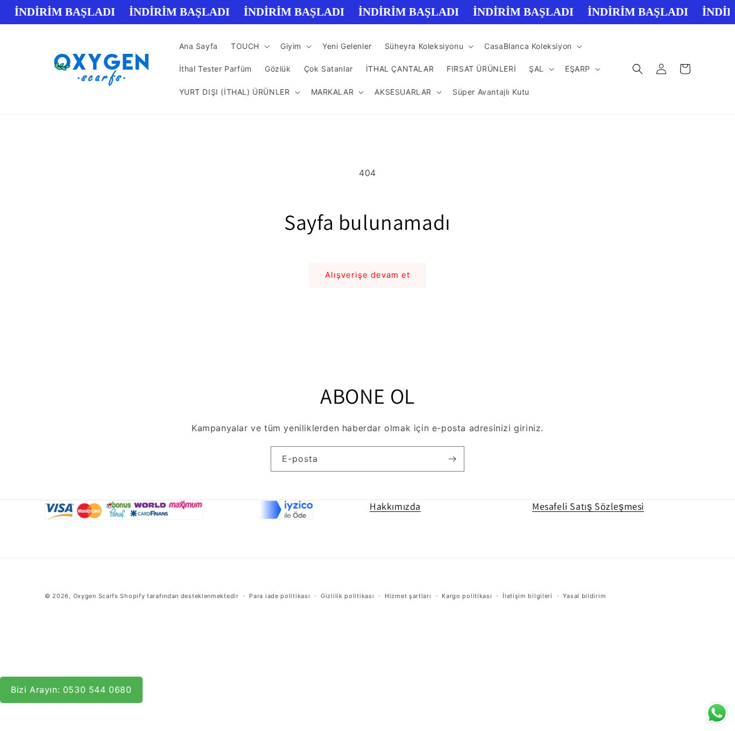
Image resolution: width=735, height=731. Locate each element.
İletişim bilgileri (528, 596)
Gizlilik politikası (347, 596)
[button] (249, 46)
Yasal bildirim (584, 596)
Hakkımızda (395, 506)
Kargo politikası (467, 596)
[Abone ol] (452, 459)
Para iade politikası (279, 596)
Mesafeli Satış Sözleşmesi (588, 506)
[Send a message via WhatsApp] (717, 713)
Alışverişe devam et (367, 275)
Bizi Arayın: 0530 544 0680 (71, 689)
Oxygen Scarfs (95, 596)
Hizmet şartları (408, 596)
